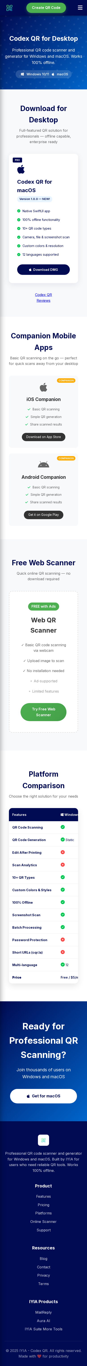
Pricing (43, 1205)
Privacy (43, 1275)
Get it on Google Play (43, 514)
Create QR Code (46, 7)
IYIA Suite (33, 1329)
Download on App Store (43, 437)
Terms (43, 1284)
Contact (43, 1267)
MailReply (43, 1312)
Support (44, 1230)
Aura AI (43, 1321)
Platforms (43, 1213)
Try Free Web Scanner (43, 712)
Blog (43, 1258)
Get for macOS (46, 1096)
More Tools (52, 1329)
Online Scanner (43, 1221)
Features (43, 1196)
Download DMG (45, 270)
